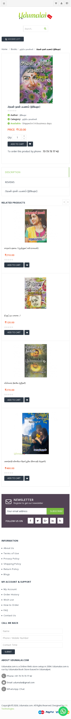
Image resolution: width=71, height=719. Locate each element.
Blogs (7, 574)
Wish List (9, 599)
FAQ (6, 610)
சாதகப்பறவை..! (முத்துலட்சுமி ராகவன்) (21, 248)
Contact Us (10, 615)
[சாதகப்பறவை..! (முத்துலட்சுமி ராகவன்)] (35, 225)
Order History (11, 594)
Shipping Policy (12, 563)
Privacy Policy (11, 558)
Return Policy (11, 569)
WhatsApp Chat (16, 689)
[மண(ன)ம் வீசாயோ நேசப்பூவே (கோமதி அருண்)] (35, 433)
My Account (10, 589)
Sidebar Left (13, 39)
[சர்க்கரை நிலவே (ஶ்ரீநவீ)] (35, 360)
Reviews (10, 182)
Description (12, 172)
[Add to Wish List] (26, 264)
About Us (9, 548)
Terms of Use (11, 553)
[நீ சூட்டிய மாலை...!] (35, 293)
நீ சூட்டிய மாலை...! (12, 315)
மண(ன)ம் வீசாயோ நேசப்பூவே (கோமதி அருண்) (25, 461)
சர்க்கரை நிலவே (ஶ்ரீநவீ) (14, 382)
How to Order (11, 604)
